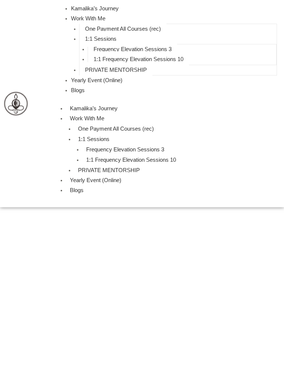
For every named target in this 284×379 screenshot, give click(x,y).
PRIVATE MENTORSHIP (116, 70)
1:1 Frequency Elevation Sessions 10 (138, 59)
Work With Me (88, 18)
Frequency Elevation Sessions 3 (133, 49)
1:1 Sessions (100, 39)
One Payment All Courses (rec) (123, 29)
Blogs (78, 90)
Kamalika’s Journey (95, 8)
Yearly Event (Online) (96, 80)
